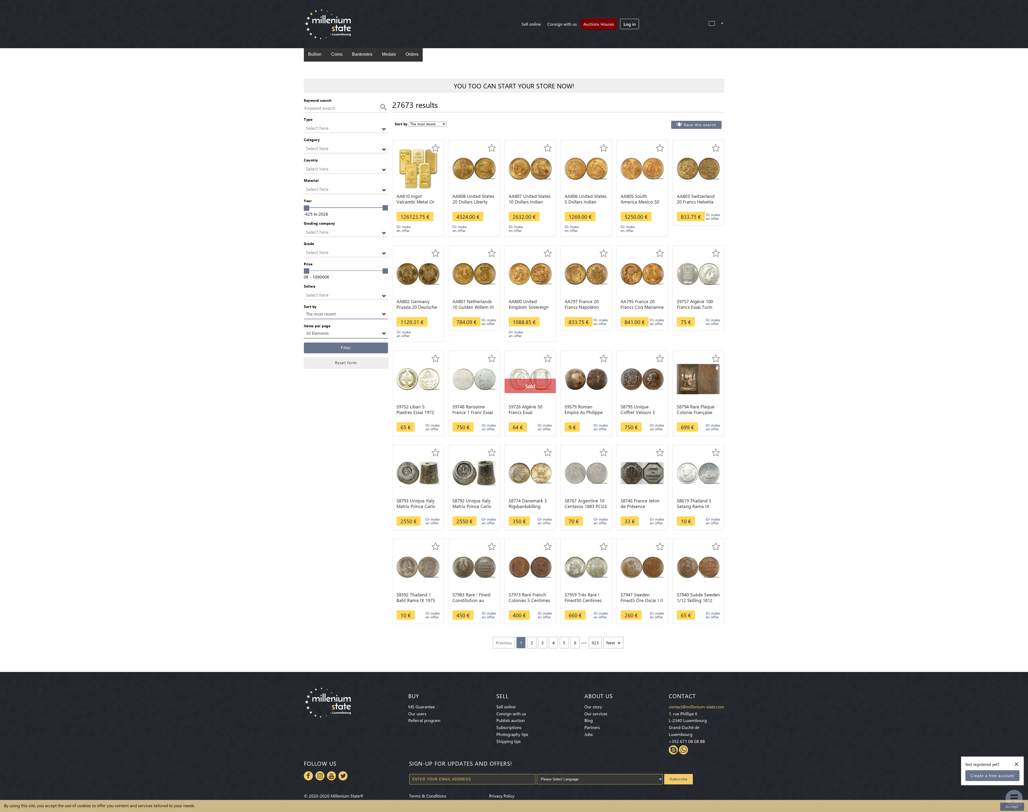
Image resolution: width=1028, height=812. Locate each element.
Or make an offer (403, 228)
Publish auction (510, 720)
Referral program (424, 720)
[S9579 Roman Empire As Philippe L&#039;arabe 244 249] (586, 378)
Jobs (588, 734)
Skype (673, 749)
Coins (336, 54)
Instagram (319, 775)
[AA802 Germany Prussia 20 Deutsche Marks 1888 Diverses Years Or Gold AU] (418, 273)
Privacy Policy (502, 796)
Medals (389, 54)
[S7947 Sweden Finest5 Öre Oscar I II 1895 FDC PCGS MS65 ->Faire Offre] (642, 566)
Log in (629, 24)
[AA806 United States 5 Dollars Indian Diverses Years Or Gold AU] (586, 168)
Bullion (315, 54)
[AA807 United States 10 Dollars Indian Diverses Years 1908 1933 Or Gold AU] (530, 168)
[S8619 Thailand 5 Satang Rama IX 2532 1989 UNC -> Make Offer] (698, 472)
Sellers (310, 286)
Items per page (317, 326)
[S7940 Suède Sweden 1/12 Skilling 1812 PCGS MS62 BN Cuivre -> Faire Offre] (698, 566)
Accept (1012, 807)
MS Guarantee (421, 706)
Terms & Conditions (427, 796)
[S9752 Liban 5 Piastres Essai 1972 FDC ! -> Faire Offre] (418, 378)
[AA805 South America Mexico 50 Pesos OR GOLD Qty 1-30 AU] (642, 168)
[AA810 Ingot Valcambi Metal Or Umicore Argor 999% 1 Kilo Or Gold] (418, 168)
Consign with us (562, 24)
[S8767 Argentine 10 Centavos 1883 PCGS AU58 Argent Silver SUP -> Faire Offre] (586, 472)
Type (308, 119)
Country (311, 160)
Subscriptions (508, 727)
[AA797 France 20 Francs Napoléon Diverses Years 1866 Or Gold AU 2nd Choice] (586, 273)
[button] (346, 128)
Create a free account (992, 775)
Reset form (346, 362)
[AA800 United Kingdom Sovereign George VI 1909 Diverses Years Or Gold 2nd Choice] (530, 273)
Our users (417, 713)
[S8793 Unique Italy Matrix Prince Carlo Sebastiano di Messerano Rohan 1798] (418, 472)
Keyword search (317, 100)
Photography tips (512, 734)
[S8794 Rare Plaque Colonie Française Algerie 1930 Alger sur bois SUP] (698, 378)
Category (312, 139)
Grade (309, 243)
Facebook (308, 775)
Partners (592, 727)
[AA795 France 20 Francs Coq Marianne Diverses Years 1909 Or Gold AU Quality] (642, 273)
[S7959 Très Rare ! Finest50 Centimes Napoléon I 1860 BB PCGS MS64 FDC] (586, 566)
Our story (593, 706)
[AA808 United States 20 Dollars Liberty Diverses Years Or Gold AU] (474, 168)
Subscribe (678, 779)
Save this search (700, 125)
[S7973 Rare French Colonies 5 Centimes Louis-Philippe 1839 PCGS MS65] (530, 566)
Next (610, 642)
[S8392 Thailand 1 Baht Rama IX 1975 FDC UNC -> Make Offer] (418, 566)
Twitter (342, 775)
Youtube (331, 775)
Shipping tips (508, 741)
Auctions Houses (598, 24)
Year (308, 200)
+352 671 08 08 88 (687, 741)
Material (311, 180)
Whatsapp (683, 749)
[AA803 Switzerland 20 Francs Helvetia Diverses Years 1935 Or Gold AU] (698, 168)
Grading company (319, 223)
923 (595, 642)
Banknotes (362, 54)
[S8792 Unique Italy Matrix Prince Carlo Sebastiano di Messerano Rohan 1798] (474, 472)
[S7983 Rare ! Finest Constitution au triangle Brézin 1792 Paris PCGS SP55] (474, 566)
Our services (595, 713)
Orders (412, 54)
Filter (346, 347)
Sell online (531, 24)
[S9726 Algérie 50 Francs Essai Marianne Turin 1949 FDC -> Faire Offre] (530, 378)
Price (308, 264)
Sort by (310, 306)
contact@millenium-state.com (696, 706)
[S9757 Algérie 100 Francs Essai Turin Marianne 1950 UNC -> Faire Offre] (698, 273)
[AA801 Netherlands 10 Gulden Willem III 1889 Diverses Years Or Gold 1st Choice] (474, 273)
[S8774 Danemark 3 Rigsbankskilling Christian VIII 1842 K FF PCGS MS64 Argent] (530, 472)
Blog (588, 720)
